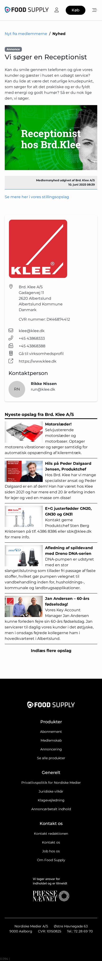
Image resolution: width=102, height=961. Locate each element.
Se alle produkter (51, 758)
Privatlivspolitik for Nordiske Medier (51, 782)
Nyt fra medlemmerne (26, 33)
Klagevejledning (51, 800)
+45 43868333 (32, 338)
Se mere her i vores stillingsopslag (37, 197)
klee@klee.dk (32, 331)
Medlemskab (51, 740)
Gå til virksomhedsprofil (41, 353)
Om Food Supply (51, 860)
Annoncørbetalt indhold (51, 809)
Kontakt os (51, 842)
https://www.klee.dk (37, 361)
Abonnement (51, 731)
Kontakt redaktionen (51, 833)
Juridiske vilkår (51, 791)
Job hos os (51, 851)
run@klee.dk (43, 389)
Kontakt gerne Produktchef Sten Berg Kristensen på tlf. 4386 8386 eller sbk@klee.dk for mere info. (48, 522)
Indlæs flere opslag (51, 650)
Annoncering (51, 749)
